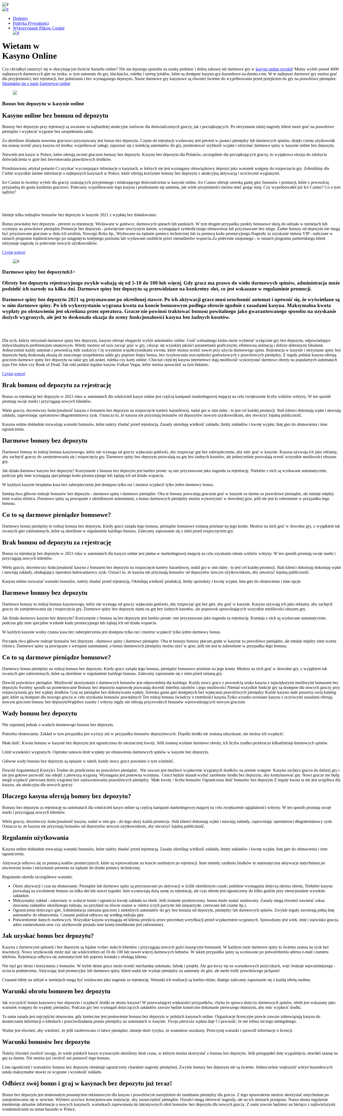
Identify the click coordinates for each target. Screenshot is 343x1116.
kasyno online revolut (274, 69)
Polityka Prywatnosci (31, 23)
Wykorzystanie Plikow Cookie (39, 28)
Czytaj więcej (13, 252)
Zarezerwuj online (54, 83)
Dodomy (20, 18)
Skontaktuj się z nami (20, 83)
